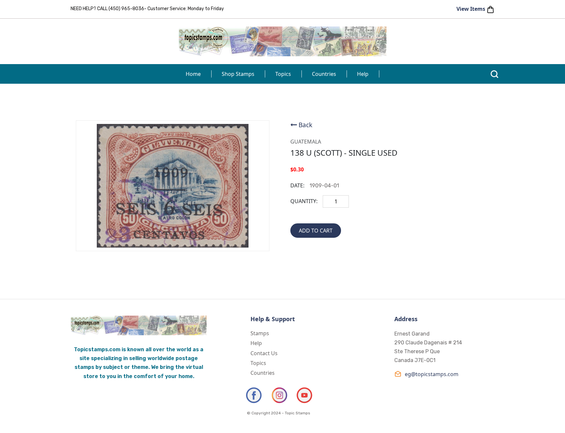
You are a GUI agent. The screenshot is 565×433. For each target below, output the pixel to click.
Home (193, 74)
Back (305, 124)
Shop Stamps (238, 74)
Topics (283, 74)
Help (362, 74)
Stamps (259, 333)
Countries (324, 74)
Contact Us (264, 353)
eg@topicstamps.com (431, 374)
